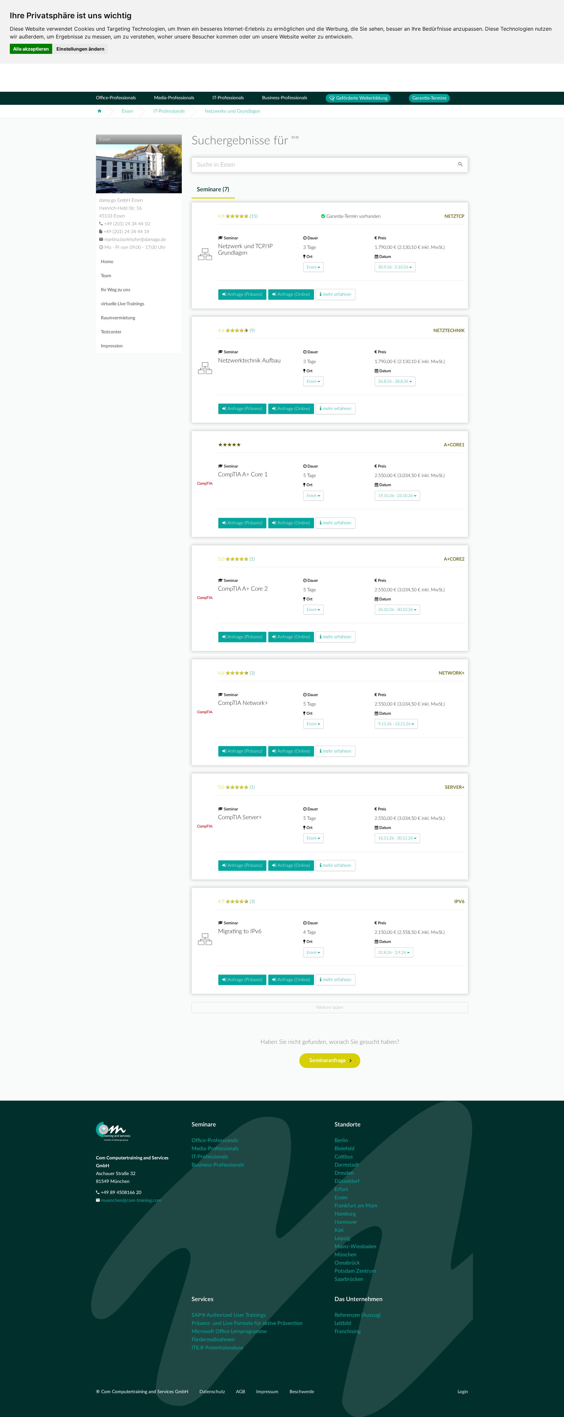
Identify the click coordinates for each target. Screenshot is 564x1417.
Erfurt (341, 1189)
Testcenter (111, 332)
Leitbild (343, 1323)
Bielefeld (344, 1148)
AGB (241, 1392)
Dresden (344, 1173)
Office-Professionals (116, 98)
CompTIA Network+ (243, 703)
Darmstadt (347, 1165)
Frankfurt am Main (356, 1205)
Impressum (268, 1392)
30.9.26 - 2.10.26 (393, 267)
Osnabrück (347, 1263)
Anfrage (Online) (293, 294)
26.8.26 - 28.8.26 (393, 381)
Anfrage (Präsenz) (244, 294)
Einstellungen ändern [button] (80, 49)
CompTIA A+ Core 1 (243, 475)
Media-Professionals (174, 98)
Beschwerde (302, 1392)
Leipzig (342, 1238)
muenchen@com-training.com (131, 1200)
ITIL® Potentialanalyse (217, 1347)
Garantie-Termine (429, 98)
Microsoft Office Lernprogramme (229, 1331)
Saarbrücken (349, 1279)
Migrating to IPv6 (239, 931)
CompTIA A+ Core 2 (243, 589)
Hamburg (345, 1214)
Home (107, 262)
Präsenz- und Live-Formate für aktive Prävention (247, 1323)
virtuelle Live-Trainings (122, 304)
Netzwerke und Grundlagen (232, 111)
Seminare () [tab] (213, 190)
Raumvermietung (118, 318)
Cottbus (344, 1156)
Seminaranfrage (327, 1060)
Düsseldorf (347, 1181)
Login (463, 1392)
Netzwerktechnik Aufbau (249, 361)
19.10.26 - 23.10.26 (395, 496)
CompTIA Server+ (240, 817)
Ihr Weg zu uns (115, 290)
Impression (112, 346)
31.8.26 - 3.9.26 (392, 952)
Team (106, 276)
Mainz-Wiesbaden (355, 1246)
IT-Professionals (228, 98)
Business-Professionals (284, 98)
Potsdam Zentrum (355, 1271)
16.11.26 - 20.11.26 (395, 838)
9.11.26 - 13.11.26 (394, 724)
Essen (127, 111)
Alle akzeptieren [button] (31, 49)
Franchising (348, 1331)
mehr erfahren (336, 294)
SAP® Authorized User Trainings (229, 1315)
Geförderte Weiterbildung (361, 98)
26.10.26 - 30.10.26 (395, 610)
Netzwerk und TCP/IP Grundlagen (245, 250)
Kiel (339, 1230)
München (345, 1254)
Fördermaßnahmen (213, 1339)
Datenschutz (212, 1392)
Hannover (346, 1222)
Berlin (341, 1140)
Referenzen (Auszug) (358, 1315)
